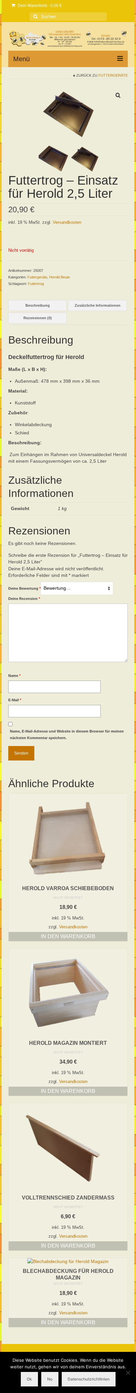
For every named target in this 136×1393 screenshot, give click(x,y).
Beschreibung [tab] (37, 305)
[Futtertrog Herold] (68, 112)
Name (14, 676)
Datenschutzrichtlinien (89, 1379)
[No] (127, 1372)
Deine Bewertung (24, 588)
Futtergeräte (113, 75)
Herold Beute (59, 277)
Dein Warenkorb (39, 5)
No (49, 1379)
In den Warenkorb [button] (68, 936)
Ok (29, 1379)
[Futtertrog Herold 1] (53, 158)
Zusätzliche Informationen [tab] (97, 305)
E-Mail (14, 700)
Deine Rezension (24, 599)
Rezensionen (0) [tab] (37, 318)
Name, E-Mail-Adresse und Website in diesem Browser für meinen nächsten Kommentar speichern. (67, 734)
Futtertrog (36, 284)
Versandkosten (67, 222)
